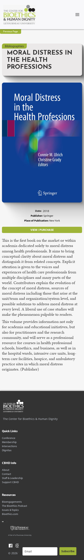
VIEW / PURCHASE (42, 230)
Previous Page (10, 31)
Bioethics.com (10, 514)
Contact (6, 474)
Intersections (9, 446)
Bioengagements (12, 501)
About (5, 470)
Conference (8, 438)
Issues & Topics (10, 510)
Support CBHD (10, 482)
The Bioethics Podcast (14, 506)
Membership (9, 442)
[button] (77, 14)
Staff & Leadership (12, 478)
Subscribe (67, 551)
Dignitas (7, 450)
